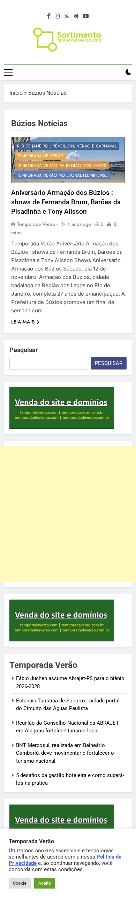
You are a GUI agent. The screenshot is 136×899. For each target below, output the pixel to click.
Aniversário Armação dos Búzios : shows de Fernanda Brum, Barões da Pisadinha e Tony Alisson (66, 202)
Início (16, 93)
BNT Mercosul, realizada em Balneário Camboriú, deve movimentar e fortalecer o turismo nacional (65, 753)
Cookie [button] (20, 883)
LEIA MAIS (23, 321)
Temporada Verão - (37, 224)
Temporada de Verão (40, 156)
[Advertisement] (68, 514)
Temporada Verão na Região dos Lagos (61, 165)
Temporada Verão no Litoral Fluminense (62, 175)
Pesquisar (23, 349)
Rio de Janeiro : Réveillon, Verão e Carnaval (66, 146)
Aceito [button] (44, 883)
